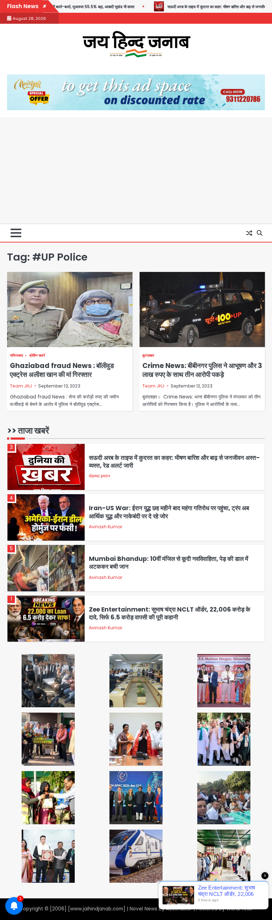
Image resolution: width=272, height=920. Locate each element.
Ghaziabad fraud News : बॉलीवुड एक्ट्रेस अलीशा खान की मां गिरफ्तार (62, 370)
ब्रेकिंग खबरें (37, 355)
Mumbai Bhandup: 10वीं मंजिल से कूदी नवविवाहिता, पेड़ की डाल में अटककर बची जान (168, 562)
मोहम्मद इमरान (99, 476)
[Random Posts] (249, 233)
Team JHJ (21, 386)
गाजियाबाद (16, 355)
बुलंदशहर (148, 355)
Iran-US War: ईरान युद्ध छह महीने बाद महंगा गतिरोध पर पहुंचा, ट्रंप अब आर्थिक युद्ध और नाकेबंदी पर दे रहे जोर (169, 512)
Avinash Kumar (105, 527)
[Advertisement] (136, 170)
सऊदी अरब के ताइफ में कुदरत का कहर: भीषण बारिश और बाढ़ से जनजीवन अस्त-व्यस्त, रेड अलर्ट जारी (174, 461)
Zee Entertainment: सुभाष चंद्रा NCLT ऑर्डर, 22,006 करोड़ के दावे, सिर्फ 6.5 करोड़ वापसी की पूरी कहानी (169, 613)
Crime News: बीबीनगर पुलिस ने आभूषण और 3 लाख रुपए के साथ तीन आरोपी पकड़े (202, 370)
